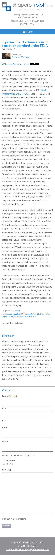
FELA (22, 316)
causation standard (13, 314)
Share (26, 64)
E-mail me (10, 460)
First (4, 408)
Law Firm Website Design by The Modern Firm (27, 549)
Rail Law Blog (15, 310)
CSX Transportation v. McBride (32, 314)
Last (4, 420)
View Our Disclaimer (27, 546)
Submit (6, 525)
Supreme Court (30, 316)
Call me (9, 463)
